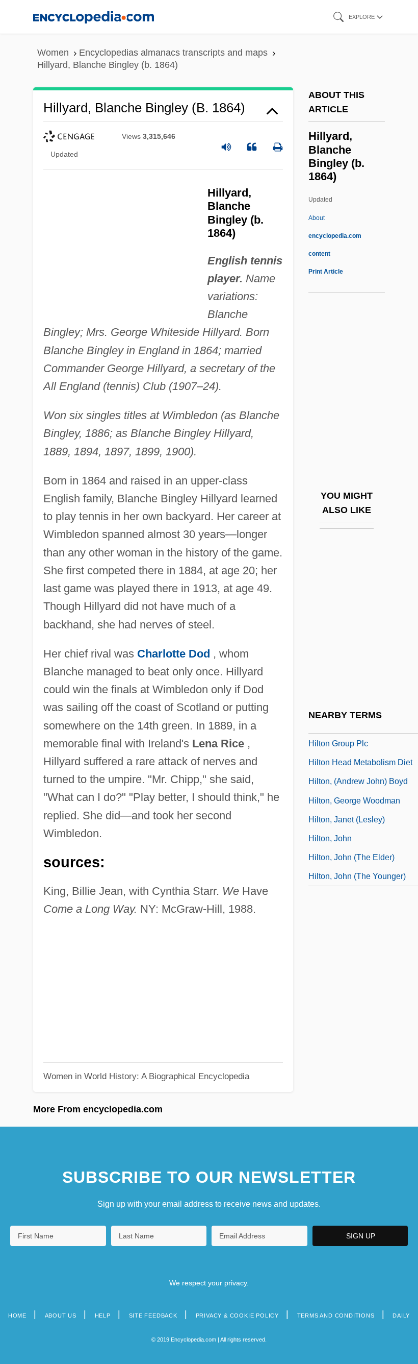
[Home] (93, 16)
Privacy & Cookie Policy (237, 1315)
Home (17, 1315)
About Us (60, 1315)
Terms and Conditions (336, 1315)
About (334, 235)
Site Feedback (153, 1315)
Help (103, 1315)
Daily (401, 1315)
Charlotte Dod (173, 653)
